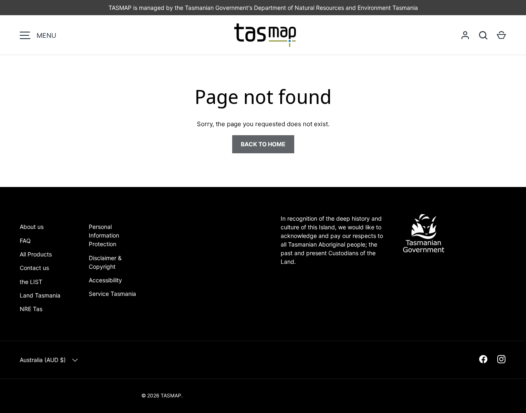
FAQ (25, 240)
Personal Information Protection (104, 235)
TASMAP (171, 395)
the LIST (31, 281)
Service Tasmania (112, 293)
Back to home (263, 144)
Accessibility (105, 280)
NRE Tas (31, 308)
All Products (36, 254)
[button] (501, 35)
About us (32, 226)
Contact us (34, 267)
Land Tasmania (40, 295)
